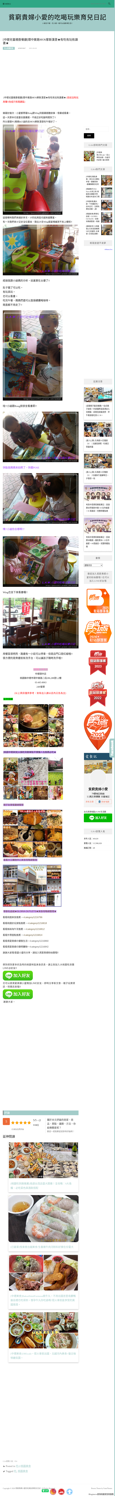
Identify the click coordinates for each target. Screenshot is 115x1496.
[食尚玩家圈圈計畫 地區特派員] (98, 602)
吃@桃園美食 (8, 48)
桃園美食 (23, 1471)
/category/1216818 (37, 923)
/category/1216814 (33, 935)
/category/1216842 (39, 947)
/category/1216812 (35, 929)
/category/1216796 (33, 917)
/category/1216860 (39, 941)
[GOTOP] (69, 1491)
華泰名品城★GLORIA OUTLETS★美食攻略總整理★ (29, 911)
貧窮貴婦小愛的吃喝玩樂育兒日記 (57, 17)
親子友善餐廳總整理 (13, 805)
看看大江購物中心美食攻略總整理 (20, 860)
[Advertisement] (41, 74)
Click (112, 748)
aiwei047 (22, 48)
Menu (8, 4)
